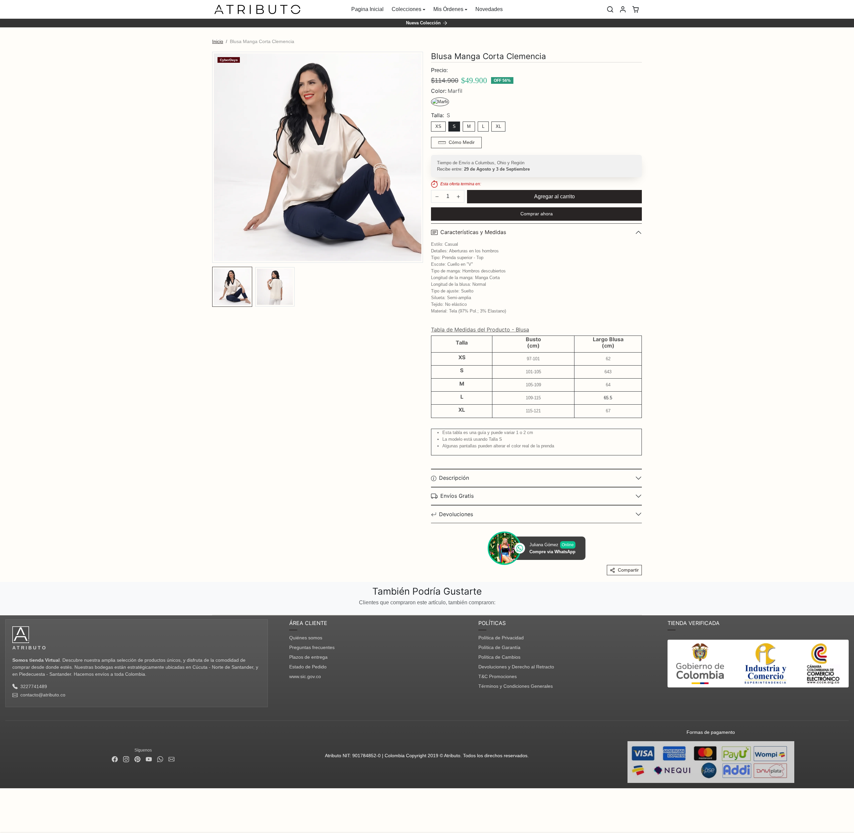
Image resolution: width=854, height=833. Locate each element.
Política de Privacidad (501, 637)
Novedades (489, 9)
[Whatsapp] (160, 759)
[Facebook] (114, 759)
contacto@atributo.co (42, 694)
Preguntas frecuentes (312, 647)
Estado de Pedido (308, 666)
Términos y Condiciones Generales (515, 686)
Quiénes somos (305, 637)
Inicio (217, 41)
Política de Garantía (499, 647)
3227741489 (33, 686)
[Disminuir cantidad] (437, 196)
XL (498, 126)
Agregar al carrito (554, 196)
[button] (610, 9)
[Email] (171, 759)
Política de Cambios (499, 657)
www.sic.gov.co (305, 676)
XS (438, 126)
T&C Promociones (497, 676)
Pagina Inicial (367, 9)
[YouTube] (148, 759)
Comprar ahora (536, 213)
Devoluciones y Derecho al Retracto (516, 666)
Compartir (628, 570)
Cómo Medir (462, 142)
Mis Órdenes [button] (448, 9)
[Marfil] (440, 101)
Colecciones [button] (406, 9)
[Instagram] (126, 759)
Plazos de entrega (308, 657)
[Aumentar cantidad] (458, 196)
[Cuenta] (622, 9)
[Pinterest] (137, 759)
